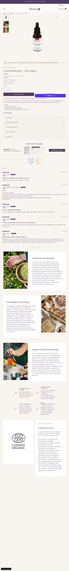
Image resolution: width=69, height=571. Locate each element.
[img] (5, 172)
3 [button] (34, 247)
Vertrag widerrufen (6, 568)
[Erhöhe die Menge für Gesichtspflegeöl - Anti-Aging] (9, 89)
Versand (9, 75)
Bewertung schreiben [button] (57, 150)
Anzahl (4, 86)
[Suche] (60, 9)
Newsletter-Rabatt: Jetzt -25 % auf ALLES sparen (35, 1)
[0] (65, 9)
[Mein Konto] (62, 9)
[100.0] (31, 160)
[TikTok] (64, 5)
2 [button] (32, 247)
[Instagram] (62, 5)
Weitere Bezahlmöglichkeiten (50, 93)
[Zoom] (57, 17)
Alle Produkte (11, 13)
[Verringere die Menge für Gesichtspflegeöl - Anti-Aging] (4, 89)
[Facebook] (60, 5)
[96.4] (38, 160)
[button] (27, 147)
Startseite (5, 13)
